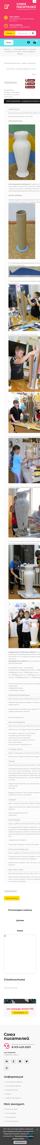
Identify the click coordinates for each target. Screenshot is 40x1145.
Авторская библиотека (18, 813)
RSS (33, 74)
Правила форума (23, 69)
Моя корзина (10, 1117)
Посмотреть (18, 1013)
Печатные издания (13, 1086)
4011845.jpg (31, 675)
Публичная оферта (13, 1098)
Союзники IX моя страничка (19, 738)
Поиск (33, 69)
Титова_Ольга (15, 749)
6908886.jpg (20, 677)
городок (12, 800)
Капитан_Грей (15, 870)
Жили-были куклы (15, 742)
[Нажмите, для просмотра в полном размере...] (21, 180)
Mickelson (8, 94)
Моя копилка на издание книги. (20, 744)
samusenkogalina (16, 722)
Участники (10, 69)
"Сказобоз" (27, 795)
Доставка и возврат (13, 1082)
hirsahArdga (14, 820)
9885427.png (24, 670)
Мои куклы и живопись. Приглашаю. (22, 733)
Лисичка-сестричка (18, 849)
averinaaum (15, 92)
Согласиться (20, 1142)
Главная (7, 49)
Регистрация (10, 1113)
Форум (8, 1094)
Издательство (11, 1090)
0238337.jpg (27, 672)
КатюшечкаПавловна (19, 695)
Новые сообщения (28, 63)
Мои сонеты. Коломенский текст (21, 740)
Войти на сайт (11, 1109)
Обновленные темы (12, 63)
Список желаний (11, 1121)
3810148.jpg (16, 675)
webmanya (13, 109)
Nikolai (11, 761)
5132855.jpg (12, 672)
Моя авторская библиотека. (19, 735)
